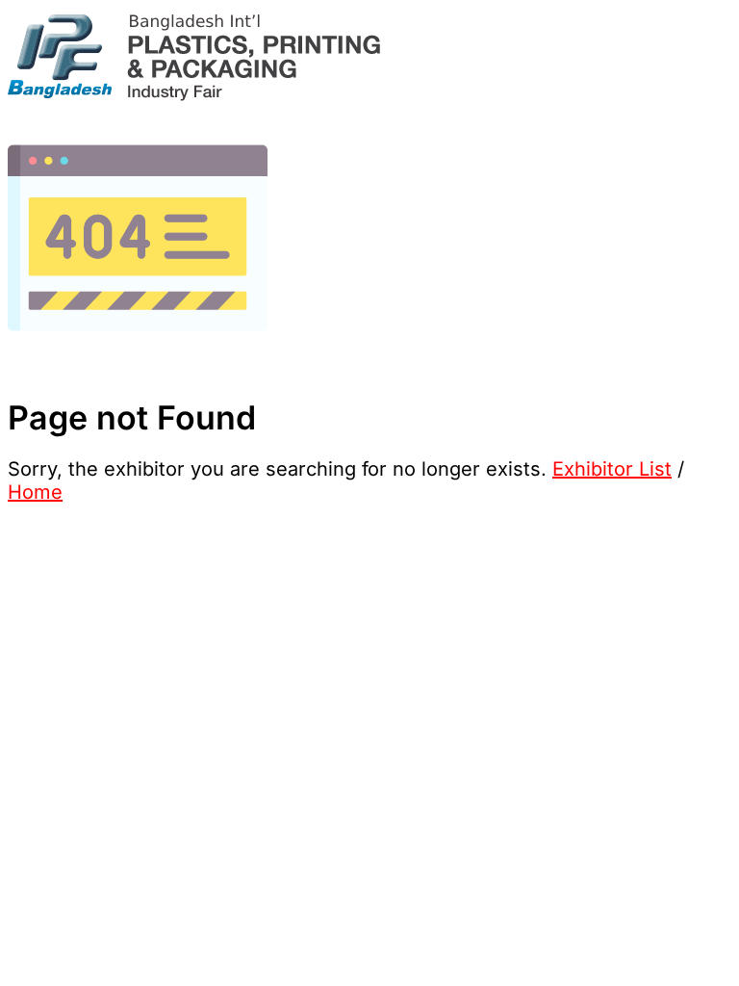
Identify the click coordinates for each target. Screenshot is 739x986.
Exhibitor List (612, 468)
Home (35, 492)
